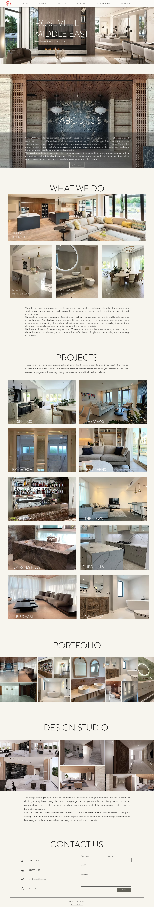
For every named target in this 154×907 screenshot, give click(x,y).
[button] (42, 402)
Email (83, 865)
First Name (85, 856)
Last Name (111, 856)
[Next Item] (151, 679)
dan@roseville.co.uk (37, 879)
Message (84, 874)
